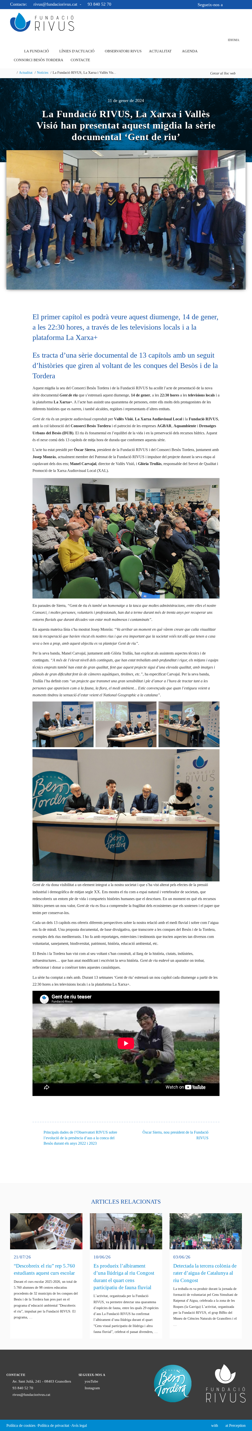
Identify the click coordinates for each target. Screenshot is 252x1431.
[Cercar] (239, 73)
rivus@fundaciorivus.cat (55, 4)
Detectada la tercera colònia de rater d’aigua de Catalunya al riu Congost (204, 1273)
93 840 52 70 (98, 4)
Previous (6, 218)
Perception (237, 1425)
